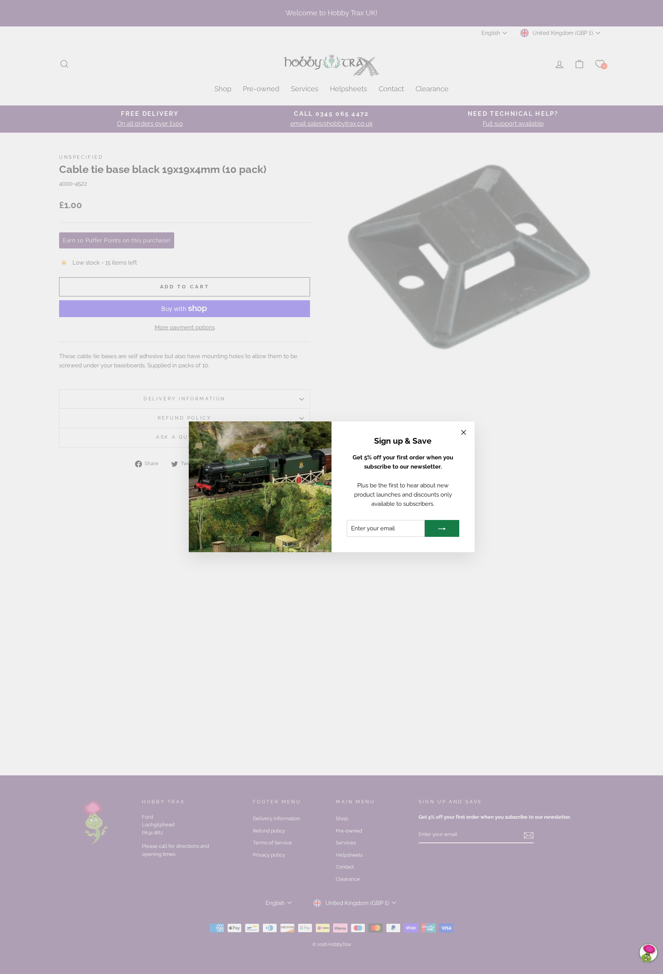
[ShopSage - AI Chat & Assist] (648, 952)
